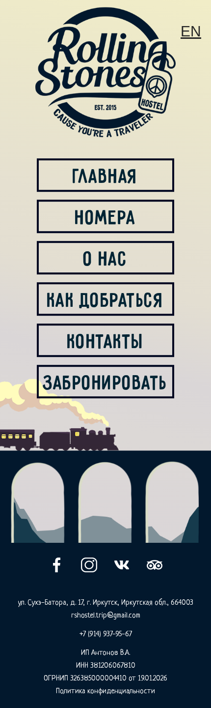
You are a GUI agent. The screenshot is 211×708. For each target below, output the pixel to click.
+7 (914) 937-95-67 (105, 634)
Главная (105, 175)
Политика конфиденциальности (105, 691)
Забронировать (105, 381)
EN (191, 31)
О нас (105, 258)
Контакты (105, 340)
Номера (105, 216)
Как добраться (105, 299)
